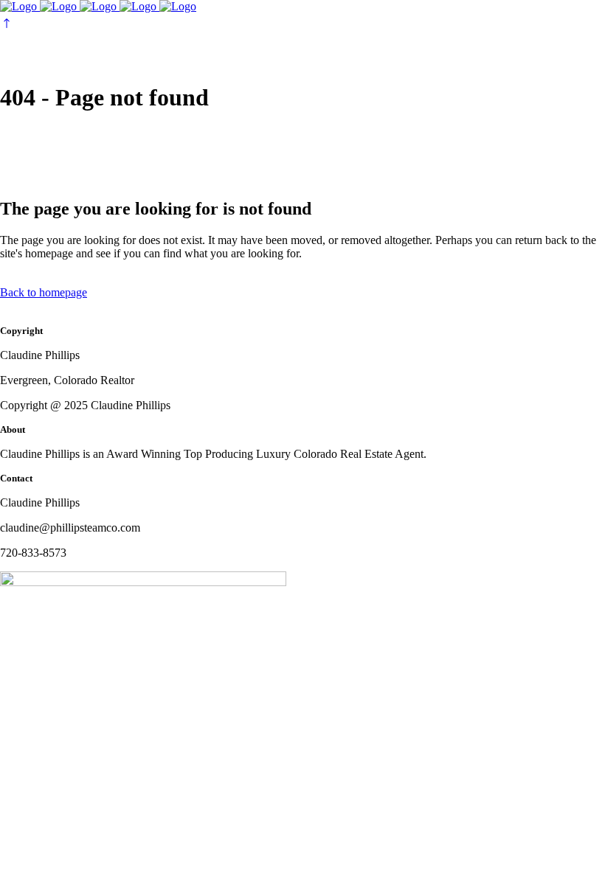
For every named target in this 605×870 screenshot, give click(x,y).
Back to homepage (43, 292)
